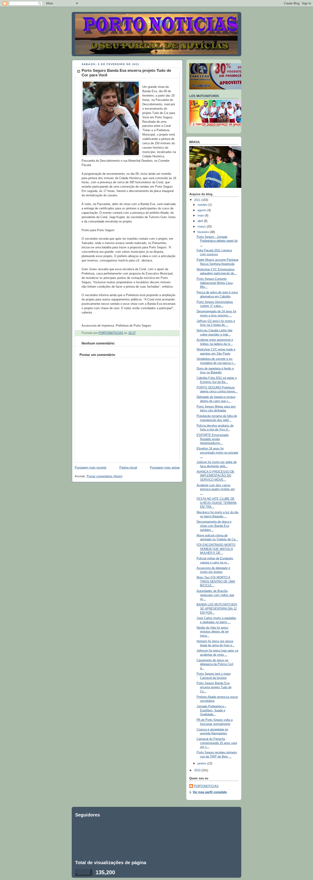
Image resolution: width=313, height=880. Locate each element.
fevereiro (204, 232)
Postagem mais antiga (165, 467)
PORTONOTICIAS (206, 786)
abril (201, 221)
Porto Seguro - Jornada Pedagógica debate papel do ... (217, 241)
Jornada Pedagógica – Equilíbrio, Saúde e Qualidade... (211, 710)
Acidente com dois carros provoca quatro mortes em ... (216, 489)
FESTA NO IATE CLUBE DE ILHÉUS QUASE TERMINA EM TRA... (217, 502)
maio (201, 215)
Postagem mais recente (90, 467)
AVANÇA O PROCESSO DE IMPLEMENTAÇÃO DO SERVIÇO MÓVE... (215, 475)
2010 (197, 770)
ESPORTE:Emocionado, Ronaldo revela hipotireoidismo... (213, 439)
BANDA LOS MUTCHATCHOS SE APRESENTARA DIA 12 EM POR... (217, 608)
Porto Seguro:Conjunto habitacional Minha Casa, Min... (215, 283)
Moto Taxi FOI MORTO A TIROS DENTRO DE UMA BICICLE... (216, 581)
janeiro (202, 763)
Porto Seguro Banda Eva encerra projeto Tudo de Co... (214, 687)
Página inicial (128, 467)
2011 (197, 200)
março (202, 226)
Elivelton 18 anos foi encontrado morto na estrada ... (217, 452)
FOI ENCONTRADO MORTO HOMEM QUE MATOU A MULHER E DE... (216, 549)
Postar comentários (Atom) (104, 476)
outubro (203, 204)
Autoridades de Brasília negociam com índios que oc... (215, 595)
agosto (202, 210)
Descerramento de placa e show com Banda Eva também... (214, 525)
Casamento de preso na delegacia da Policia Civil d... (215, 664)
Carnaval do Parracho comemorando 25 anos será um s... (217, 743)
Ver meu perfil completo (210, 792)
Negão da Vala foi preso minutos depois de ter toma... (213, 631)
